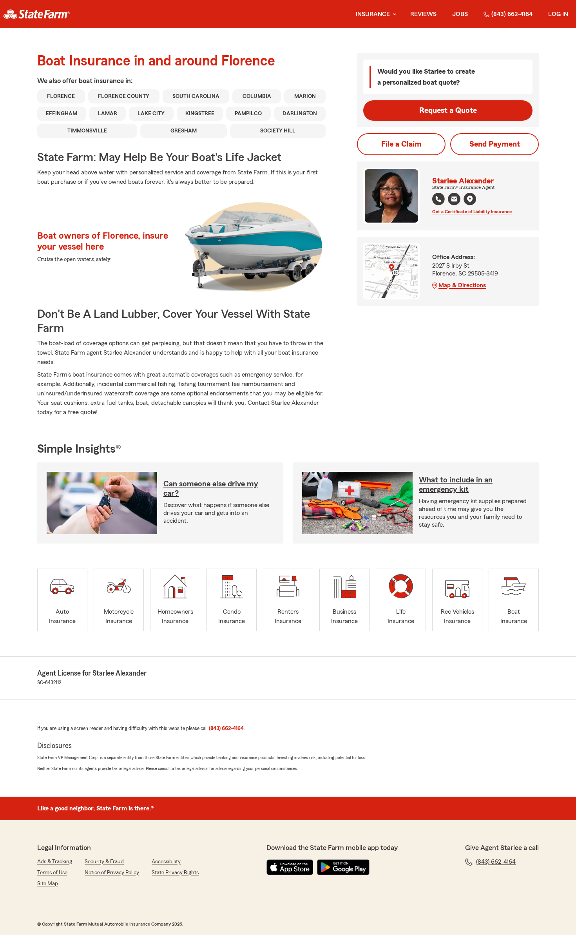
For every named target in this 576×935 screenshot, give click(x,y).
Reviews (423, 14)
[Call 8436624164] (438, 199)
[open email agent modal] (454, 200)
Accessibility (166, 861)
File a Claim (401, 144)
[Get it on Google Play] (343, 867)
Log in (558, 14)
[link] (36, 14)
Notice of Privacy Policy (112, 872)
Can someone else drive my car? (210, 488)
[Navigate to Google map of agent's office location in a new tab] (470, 199)
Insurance (373, 14)
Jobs (460, 14)
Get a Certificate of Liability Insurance (472, 211)
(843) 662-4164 (512, 14)
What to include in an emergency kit (456, 484)
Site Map (47, 883)
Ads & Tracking (54, 861)
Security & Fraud (104, 861)
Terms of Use (52, 872)
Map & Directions (462, 285)
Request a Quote (448, 110)
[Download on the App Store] (289, 867)
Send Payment (494, 144)
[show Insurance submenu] (393, 14)
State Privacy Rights (175, 872)
